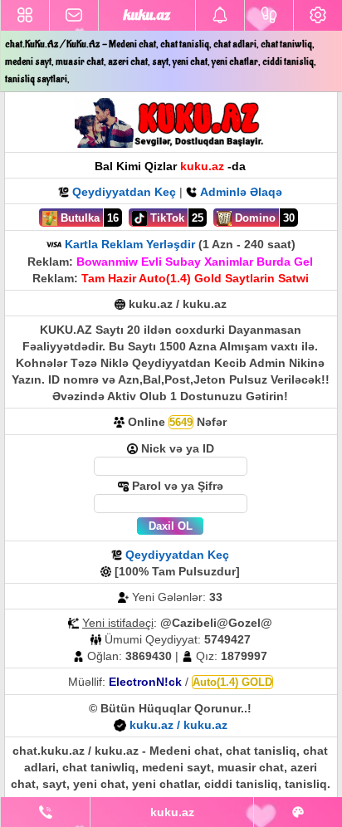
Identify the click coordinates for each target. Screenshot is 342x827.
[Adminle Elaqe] (45, 812)
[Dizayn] (298, 812)
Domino (254, 218)
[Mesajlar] (73, 15)
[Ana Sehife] (24, 15)
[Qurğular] (318, 15)
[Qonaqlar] (269, 15)
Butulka (78, 218)
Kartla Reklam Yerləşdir (130, 244)
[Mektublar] (220, 15)
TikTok (165, 218)
